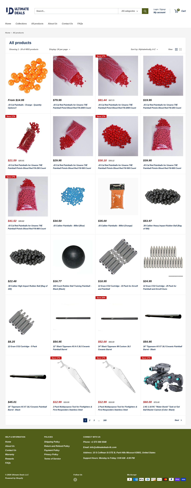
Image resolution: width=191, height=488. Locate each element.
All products (37, 24)
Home (8, 24)
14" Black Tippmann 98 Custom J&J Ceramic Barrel (114, 348)
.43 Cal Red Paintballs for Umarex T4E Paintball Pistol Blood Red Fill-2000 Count (72, 106)
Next (177, 420)
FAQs (80, 24)
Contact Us (67, 24)
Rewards (9, 459)
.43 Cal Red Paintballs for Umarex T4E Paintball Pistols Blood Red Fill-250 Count (162, 106)
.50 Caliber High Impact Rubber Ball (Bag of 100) (27, 287)
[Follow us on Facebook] (75, 479)
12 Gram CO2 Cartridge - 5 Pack (22, 346)
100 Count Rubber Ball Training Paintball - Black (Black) (72, 287)
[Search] (145, 11)
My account (159, 12)
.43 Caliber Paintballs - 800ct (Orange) (115, 226)
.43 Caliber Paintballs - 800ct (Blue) (69, 226)
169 (104, 420)
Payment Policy (52, 450)
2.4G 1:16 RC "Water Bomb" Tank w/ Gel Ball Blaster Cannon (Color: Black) (161, 408)
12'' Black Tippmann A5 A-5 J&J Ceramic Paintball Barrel (71, 348)
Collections (21, 24)
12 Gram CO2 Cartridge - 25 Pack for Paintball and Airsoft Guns (159, 287)
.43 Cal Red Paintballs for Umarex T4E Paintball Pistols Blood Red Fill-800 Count (162, 166)
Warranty (9, 454)
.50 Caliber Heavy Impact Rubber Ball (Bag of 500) (162, 227)
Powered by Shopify (14, 478)
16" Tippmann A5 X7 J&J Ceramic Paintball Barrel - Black (162, 348)
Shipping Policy (52, 442)
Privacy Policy (51, 454)
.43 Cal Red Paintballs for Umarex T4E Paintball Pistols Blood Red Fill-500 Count (72, 166)
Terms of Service (52, 459)
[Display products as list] (180, 49)
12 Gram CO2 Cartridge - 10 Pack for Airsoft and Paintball (118, 287)
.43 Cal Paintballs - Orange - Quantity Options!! (24, 106)
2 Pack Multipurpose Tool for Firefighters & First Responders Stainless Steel (72, 408)
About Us (52, 24)
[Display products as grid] (176, 49)
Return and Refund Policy (57, 446)
